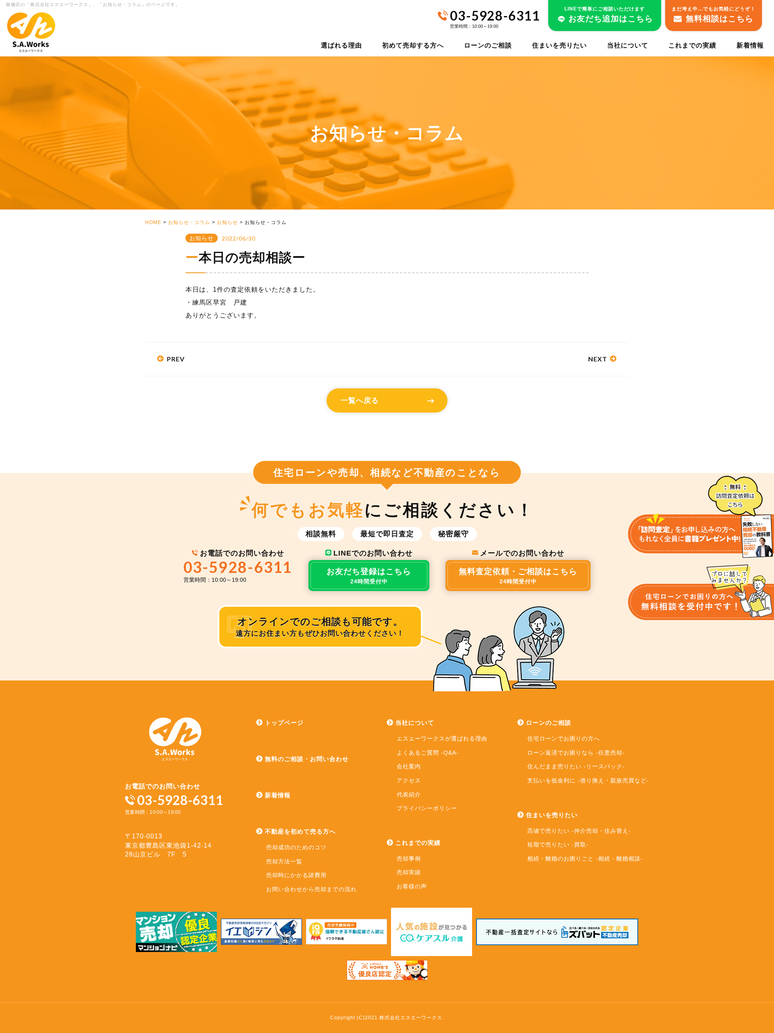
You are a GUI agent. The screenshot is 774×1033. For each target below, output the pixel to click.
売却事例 (409, 858)
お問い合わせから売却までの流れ (311, 889)
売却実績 (409, 872)
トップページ (284, 722)
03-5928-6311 (238, 567)
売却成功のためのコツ (296, 847)
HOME (153, 222)
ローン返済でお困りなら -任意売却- (576, 752)
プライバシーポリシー (427, 808)
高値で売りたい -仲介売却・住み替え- (579, 831)
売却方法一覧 (284, 861)
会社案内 (409, 766)
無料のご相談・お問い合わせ (307, 758)
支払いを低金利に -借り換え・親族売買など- (588, 780)
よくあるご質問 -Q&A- (428, 752)
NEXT (597, 359)
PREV (176, 359)
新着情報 (750, 45)
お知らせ (227, 222)
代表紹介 (409, 794)
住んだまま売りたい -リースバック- (576, 766)
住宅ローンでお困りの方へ (563, 738)
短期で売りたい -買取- (558, 844)
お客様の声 (412, 886)
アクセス (409, 780)
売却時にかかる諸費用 (296, 875)
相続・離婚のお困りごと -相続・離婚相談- (585, 858)
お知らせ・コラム (189, 222)
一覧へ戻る (360, 400)
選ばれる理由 (341, 45)
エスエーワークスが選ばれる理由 (442, 738)
